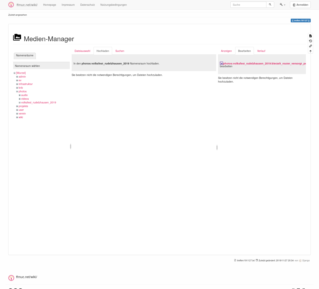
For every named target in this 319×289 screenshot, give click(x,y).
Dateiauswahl (82, 51)
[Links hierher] (310, 45)
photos (23, 91)
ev (20, 80)
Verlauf (261, 51)
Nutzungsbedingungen (113, 4)
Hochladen (103, 51)
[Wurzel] (21, 73)
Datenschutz (87, 4)
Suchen (119, 51)
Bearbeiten (244, 51)
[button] (282, 4)
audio (24, 95)
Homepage (49, 4)
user (21, 110)
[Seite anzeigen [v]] (310, 35)
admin (22, 76)
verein (22, 113)
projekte (23, 106)
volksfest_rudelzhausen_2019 (38, 102)
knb (21, 87)
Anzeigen (226, 51)
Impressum (68, 4)
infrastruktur (26, 84)
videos (25, 98)
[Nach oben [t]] (310, 50)
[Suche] (270, 4)
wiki (21, 117)
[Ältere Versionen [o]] (310, 40)
